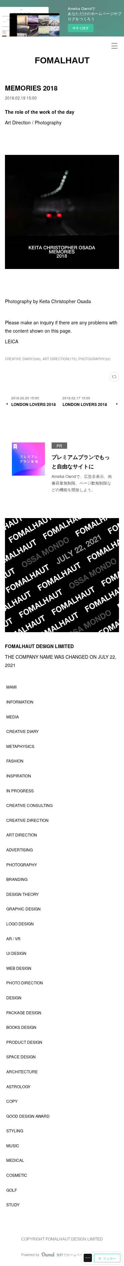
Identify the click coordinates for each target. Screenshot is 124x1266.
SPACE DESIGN (21, 1056)
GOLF (11, 1190)
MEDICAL (15, 1160)
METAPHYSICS (20, 746)
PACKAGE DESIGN (23, 1012)
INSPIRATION (18, 775)
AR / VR (13, 938)
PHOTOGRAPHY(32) (94, 359)
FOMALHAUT (62, 60)
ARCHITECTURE (22, 1071)
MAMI (11, 687)
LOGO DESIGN (20, 923)
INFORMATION (19, 701)
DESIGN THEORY (22, 894)
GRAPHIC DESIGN (23, 908)
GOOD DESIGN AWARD (28, 1116)
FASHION (14, 761)
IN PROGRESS (20, 790)
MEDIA (12, 716)
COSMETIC (16, 1175)
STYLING (14, 1130)
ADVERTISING (19, 849)
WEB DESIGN (18, 968)
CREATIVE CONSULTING (29, 805)
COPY (12, 1101)
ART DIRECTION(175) (59, 359)
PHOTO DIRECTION (24, 982)
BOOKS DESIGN (21, 1027)
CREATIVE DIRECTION (27, 820)
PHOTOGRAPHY (21, 864)
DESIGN (13, 997)
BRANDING (16, 879)
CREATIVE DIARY (22, 731)
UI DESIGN (16, 953)
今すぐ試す (80, 28)
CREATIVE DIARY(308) (23, 359)
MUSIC (12, 1145)
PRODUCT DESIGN (24, 1042)
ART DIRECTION (21, 834)
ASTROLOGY (18, 1086)
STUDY (13, 1204)
